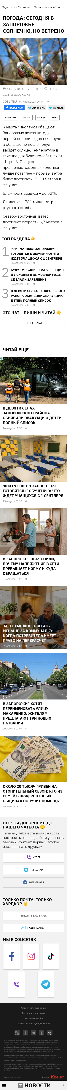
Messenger (36, 882)
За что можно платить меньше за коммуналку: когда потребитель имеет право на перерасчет (29, 633)
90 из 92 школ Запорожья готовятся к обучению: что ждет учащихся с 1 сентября (36, 254)
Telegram (36, 869)
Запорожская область (49, 7)
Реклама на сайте (34, 1018)
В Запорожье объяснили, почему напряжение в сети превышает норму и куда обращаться (31, 566)
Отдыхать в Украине (16, 7)
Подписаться (36, 927)
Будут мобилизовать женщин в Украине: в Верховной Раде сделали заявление (37, 275)
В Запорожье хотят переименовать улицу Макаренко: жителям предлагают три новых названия (27, 713)
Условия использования (33, 1007)
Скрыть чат (33, 323)
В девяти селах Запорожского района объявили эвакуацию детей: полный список (38, 296)
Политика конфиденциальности (33, 1023)
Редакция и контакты (33, 1013)
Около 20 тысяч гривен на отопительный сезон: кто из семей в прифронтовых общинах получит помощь (32, 793)
